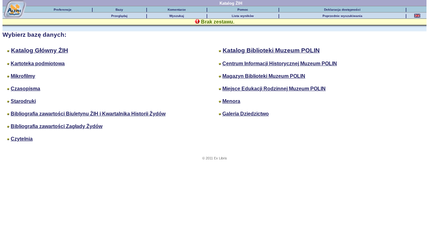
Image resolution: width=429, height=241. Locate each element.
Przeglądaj (119, 16)
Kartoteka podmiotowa (38, 63)
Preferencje (63, 9)
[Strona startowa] (19, 5)
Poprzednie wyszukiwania (342, 16)
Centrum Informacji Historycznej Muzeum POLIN (279, 63)
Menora (231, 101)
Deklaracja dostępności (342, 9)
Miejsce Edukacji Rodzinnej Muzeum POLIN (274, 88)
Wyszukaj (176, 16)
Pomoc (242, 9)
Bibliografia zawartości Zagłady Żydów (56, 126)
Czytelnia (22, 139)
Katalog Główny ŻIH (39, 50)
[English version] (417, 16)
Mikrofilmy (23, 76)
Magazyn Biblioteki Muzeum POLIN (263, 76)
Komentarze (177, 9)
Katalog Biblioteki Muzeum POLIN (271, 50)
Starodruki (23, 101)
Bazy (119, 9)
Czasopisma (25, 88)
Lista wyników (243, 16)
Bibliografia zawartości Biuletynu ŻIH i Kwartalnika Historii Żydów (88, 113)
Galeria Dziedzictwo (245, 113)
